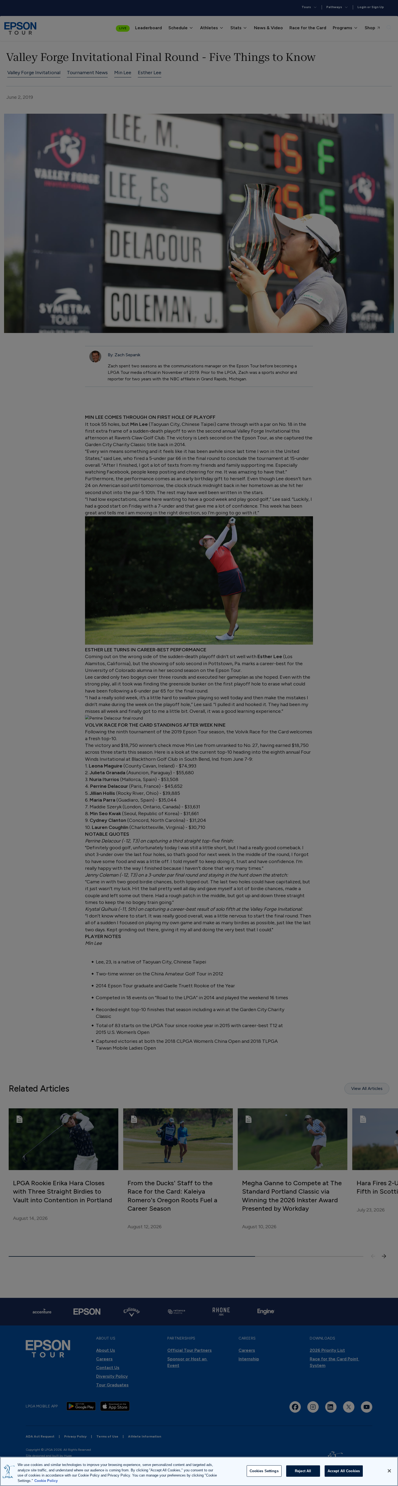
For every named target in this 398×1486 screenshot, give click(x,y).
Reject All (303, 1471)
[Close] (389, 1471)
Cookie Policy (46, 1480)
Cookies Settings (264, 1471)
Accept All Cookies (344, 1471)
